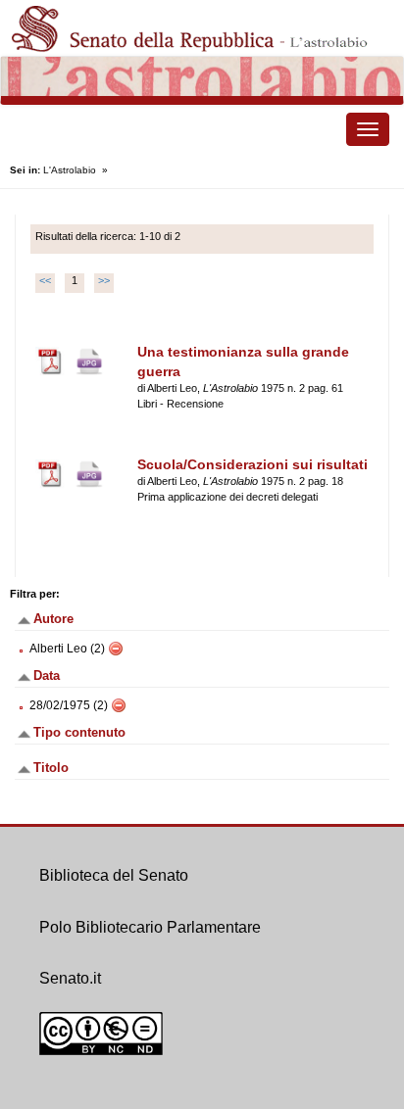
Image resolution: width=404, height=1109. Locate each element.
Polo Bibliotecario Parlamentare (150, 927)
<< (45, 280)
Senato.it (70, 978)
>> (104, 280)
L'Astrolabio (69, 170)
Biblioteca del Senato (113, 875)
